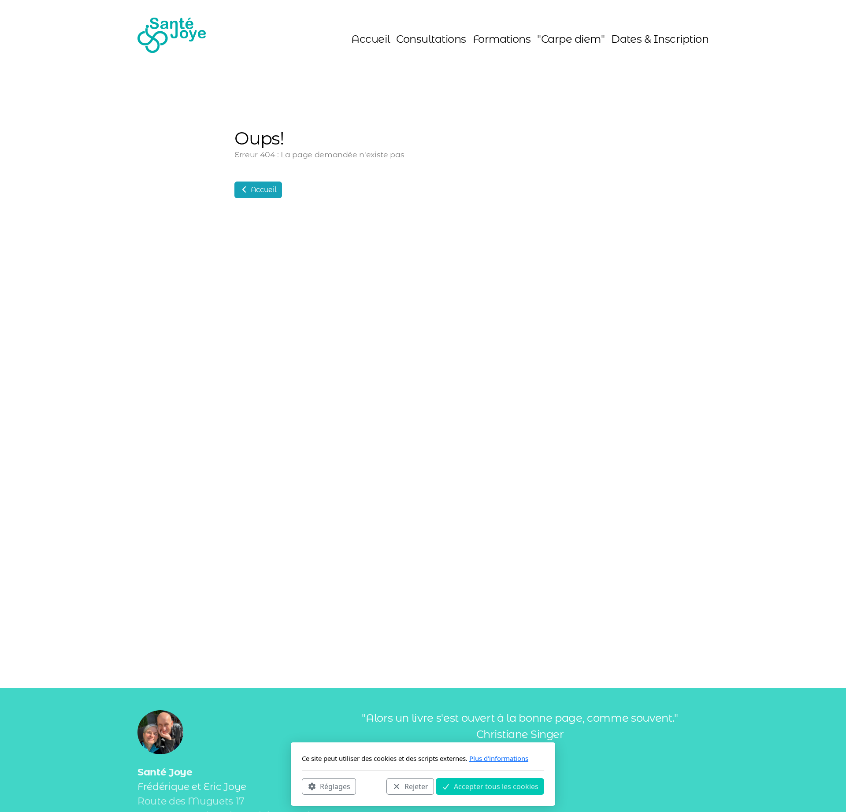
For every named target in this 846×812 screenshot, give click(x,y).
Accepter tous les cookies (496, 786)
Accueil (262, 189)
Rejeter (416, 786)
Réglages (335, 786)
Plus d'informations (498, 758)
